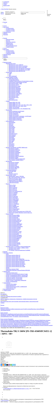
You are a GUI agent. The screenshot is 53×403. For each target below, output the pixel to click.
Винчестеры (33, 314)
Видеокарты (20, 315)
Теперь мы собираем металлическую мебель (11, 296)
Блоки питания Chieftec (36, 320)
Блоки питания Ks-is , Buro (9, 324)
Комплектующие (10, 39)
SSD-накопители (40, 314)
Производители (7, 32)
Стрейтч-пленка (10, 47)
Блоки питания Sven (21, 326)
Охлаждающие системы (21, 314)
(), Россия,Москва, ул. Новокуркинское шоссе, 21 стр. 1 (16, 388)
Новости (5, 33)
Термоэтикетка (9, 44)
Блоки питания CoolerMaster (34, 321)
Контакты (5, 34)
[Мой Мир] (5, 365)
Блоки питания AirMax (6, 320)
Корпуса (45, 315)
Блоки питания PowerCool (22, 324)
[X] (7, 365)
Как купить (6, 27)
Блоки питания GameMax (26, 322)
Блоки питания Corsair (22, 321)
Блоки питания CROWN (10, 326)
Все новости (3, 294)
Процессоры (13, 314)
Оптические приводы (28, 315)
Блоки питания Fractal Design (13, 322)
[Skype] (13, 365)
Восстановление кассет (11, 45)
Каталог (5, 22)
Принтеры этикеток (10, 42)
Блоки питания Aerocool (37, 322)
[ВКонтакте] (1, 365)
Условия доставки (10, 29)
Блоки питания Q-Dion (16, 320)
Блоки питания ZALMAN (9, 325)
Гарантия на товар (10, 30)
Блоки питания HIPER (21, 325)
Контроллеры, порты (38, 315)
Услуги (5, 25)
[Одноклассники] (3, 365)
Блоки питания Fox (40, 325)
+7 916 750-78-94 (4, 9)
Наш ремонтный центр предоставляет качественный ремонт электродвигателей (19, 301)
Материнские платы (5, 314)
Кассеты (8, 40)
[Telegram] (15, 365)
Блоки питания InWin (34, 324)
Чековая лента (9, 43)
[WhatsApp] (11, 365)
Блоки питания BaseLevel (11, 321)
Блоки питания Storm (31, 325)
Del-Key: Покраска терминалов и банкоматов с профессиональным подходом (19, 299)
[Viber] (9, 365)
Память (29, 314)
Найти (5, 59)
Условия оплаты (10, 28)
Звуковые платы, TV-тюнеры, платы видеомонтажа (16, 316)
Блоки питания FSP (26, 320)
